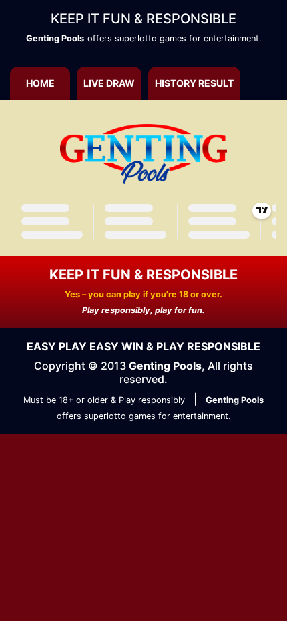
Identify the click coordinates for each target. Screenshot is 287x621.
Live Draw (109, 83)
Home (40, 83)
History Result (194, 83)
